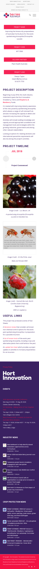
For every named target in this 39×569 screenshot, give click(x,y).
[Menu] (33, 15)
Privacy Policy (7, 367)
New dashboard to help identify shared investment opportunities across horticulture (20, 447)
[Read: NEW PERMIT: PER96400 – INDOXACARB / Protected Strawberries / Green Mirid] (4, 541)
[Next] (34, 159)
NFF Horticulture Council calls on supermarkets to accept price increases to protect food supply (20, 480)
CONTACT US (30, 4)
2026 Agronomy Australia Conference (15, 399)
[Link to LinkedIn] (31, 566)
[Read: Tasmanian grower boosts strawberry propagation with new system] (4, 463)
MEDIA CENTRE (21, 4)
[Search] (29, 15)
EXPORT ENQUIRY (10, 4)
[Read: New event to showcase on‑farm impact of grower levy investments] (4, 488)
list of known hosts (11, 338)
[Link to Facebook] (34, 566)
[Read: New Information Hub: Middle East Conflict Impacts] (4, 470)
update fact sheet (11, 347)
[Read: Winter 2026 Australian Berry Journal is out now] (4, 455)
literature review (10, 327)
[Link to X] (29, 566)
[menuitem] (15, 1)
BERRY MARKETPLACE (15, 1)
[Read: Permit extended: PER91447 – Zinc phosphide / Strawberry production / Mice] (4, 522)
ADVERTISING (26, 1)
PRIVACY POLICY (20, 7)
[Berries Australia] (16, 15)
